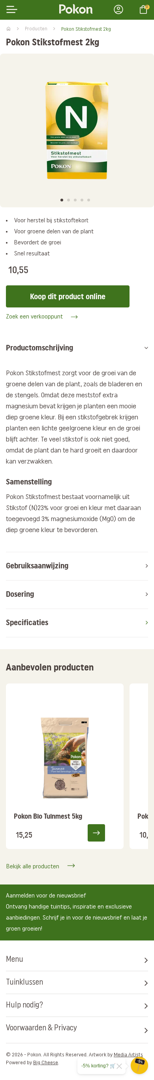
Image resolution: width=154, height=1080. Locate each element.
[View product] (101, 832)
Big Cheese (45, 1063)
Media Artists (128, 1055)
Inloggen (121, 9)
